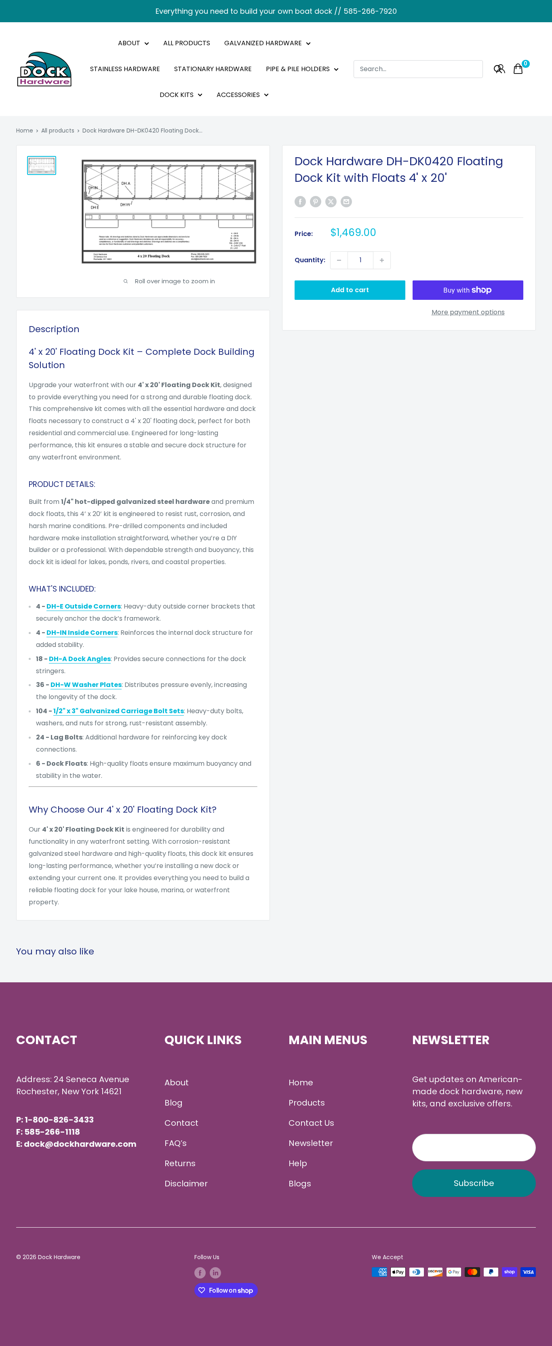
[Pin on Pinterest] (315, 202)
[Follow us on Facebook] (200, 1273)
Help (298, 1163)
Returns (180, 1163)
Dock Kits (177, 94)
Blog (173, 1102)
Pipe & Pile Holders (298, 69)
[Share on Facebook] (300, 202)
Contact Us (311, 1123)
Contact (181, 1123)
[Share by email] (346, 202)
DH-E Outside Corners (83, 606)
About (129, 43)
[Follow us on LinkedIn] (215, 1273)
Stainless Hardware (125, 69)
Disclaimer (186, 1183)
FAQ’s (175, 1143)
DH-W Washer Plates (86, 684)
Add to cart (350, 290)
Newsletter (311, 1143)
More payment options (468, 312)
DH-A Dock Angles (80, 659)
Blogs (300, 1183)
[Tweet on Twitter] (331, 202)
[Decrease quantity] (339, 260)
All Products (186, 43)
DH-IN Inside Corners (82, 632)
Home (24, 130)
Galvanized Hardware (263, 43)
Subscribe (474, 1183)
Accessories (238, 94)
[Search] (498, 69)
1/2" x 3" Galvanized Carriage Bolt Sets (118, 711)
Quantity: (310, 260)
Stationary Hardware (213, 69)
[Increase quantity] (381, 260)
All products (57, 130)
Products (307, 1102)
